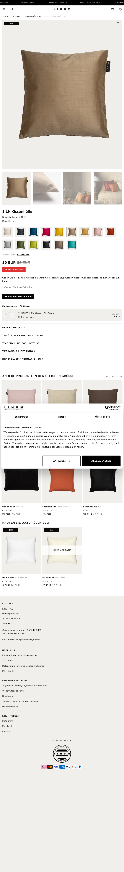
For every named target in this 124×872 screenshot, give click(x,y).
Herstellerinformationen (21, 359)
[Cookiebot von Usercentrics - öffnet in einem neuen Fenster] (107, 408)
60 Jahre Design (23, 3)
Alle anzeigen (114, 376)
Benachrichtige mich (18, 296)
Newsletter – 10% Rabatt (87, 3)
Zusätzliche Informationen (22, 335)
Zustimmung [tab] (21, 416)
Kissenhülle (14, 506)
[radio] (7, 232)
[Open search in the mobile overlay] (12, 9)
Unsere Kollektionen (53, 3)
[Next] (115, 95)
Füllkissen (15, 577)
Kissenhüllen (32, 16)
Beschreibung (12, 327)
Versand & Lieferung (17, 351)
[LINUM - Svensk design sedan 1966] (62, 9)
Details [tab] (62, 416)
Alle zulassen (101, 460)
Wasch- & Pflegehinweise (21, 343)
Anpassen (59, 460)
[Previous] (8, 95)
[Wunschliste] (112, 9)
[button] (4, 9)
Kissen (17, 16)
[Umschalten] (25, 327)
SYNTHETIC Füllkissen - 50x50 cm (36, 313)
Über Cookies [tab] (102, 416)
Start (6, 16)
